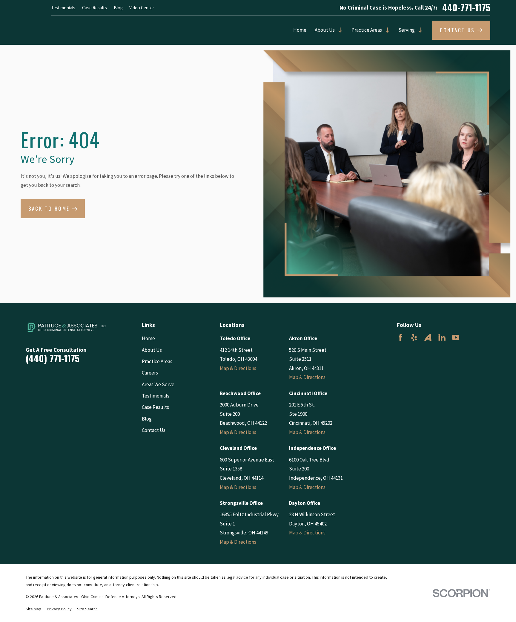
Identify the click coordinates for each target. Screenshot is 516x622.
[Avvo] (427, 337)
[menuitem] (33, 609)
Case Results (94, 7)
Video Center (141, 7)
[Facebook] (400, 337)
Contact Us (153, 430)
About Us (325, 30)
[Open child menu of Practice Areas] (386, 30)
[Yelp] (414, 337)
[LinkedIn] (442, 337)
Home (299, 30)
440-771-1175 (466, 7)
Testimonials (63, 7)
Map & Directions (238, 368)
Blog (118, 7)
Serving (406, 30)
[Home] (67, 327)
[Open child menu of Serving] (419, 30)
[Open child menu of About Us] (339, 30)
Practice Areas (366, 30)
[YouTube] (455, 337)
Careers (150, 372)
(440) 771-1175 (52, 358)
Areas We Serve (158, 384)
